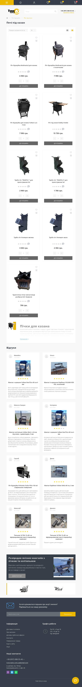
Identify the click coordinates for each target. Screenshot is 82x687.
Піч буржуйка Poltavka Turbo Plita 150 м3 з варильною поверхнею (23, 486)
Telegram (12, 672)
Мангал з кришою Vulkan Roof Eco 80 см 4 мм (23, 383)
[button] (34, 2)
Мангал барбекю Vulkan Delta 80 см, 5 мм (59, 485)
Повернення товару (13, 641)
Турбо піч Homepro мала (58, 237)
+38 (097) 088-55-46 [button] (15, 659)
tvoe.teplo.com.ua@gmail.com (17, 663)
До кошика (23, 86)
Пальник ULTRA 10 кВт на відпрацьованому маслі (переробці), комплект (23, 537)
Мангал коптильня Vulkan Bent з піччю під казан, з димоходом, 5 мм (23, 433)
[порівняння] (36, 41)
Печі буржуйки (16, 18)
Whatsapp (16, 672)
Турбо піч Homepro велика (24, 237)
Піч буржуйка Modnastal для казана (23, 65)
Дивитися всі (17, 576)
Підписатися (68, 614)
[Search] (55, 12)
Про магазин (10, 632)
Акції (8, 647)
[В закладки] (36, 38)
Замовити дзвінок (68, 12)
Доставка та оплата (13, 629)
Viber (8, 672)
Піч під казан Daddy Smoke (58, 123)
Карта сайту (10, 644)
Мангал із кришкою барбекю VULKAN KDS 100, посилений (59, 383)
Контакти (9, 638)
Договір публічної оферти (15, 635)
